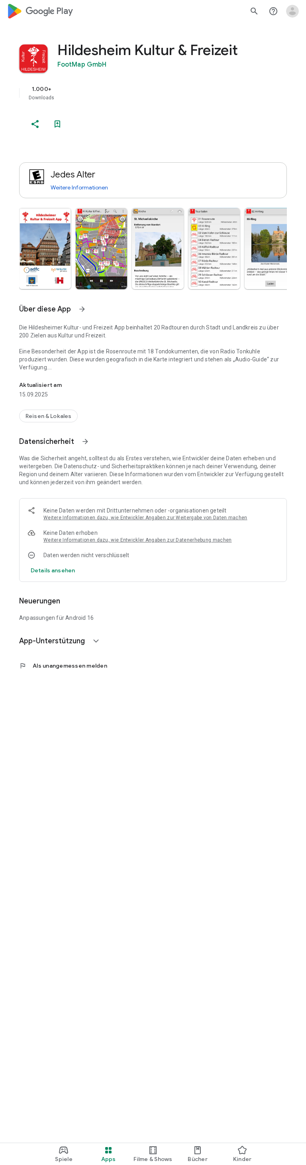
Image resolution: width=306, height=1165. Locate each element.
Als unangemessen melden (63, 665)
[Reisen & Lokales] (48, 416)
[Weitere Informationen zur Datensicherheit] (52, 570)
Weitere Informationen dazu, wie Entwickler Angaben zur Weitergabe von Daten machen (145, 517)
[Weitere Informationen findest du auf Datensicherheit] (85, 441)
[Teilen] (35, 124)
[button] (45, 248)
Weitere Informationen (79, 187)
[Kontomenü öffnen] (292, 11)
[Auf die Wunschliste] (57, 124)
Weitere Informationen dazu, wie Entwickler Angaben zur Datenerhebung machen (137, 540)
